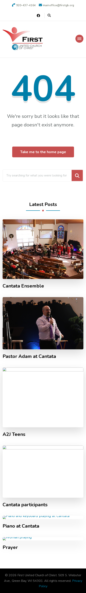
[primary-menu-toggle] (79, 39)
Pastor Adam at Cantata (29, 356)
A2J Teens (14, 434)
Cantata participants (25, 505)
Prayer (10, 547)
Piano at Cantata (21, 526)
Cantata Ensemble (23, 286)
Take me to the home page (43, 152)
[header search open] (49, 15)
